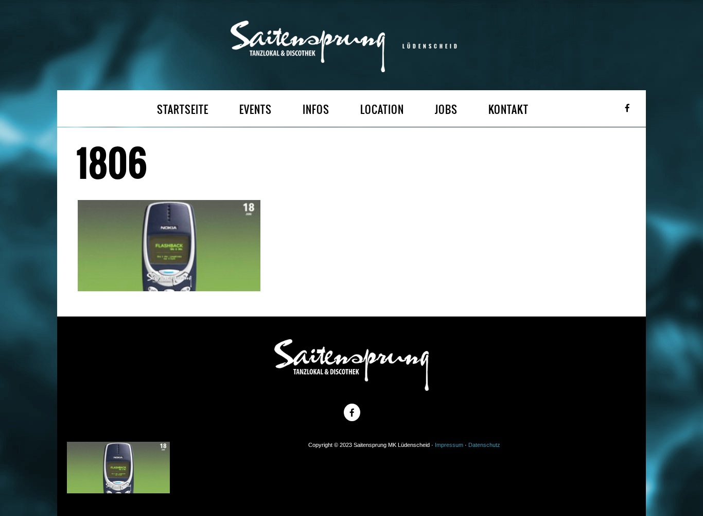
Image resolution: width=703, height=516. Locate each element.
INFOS (316, 110)
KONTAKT (508, 110)
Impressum (449, 445)
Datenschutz (484, 445)
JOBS (446, 110)
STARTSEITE (182, 110)
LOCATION (382, 110)
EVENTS (255, 110)
